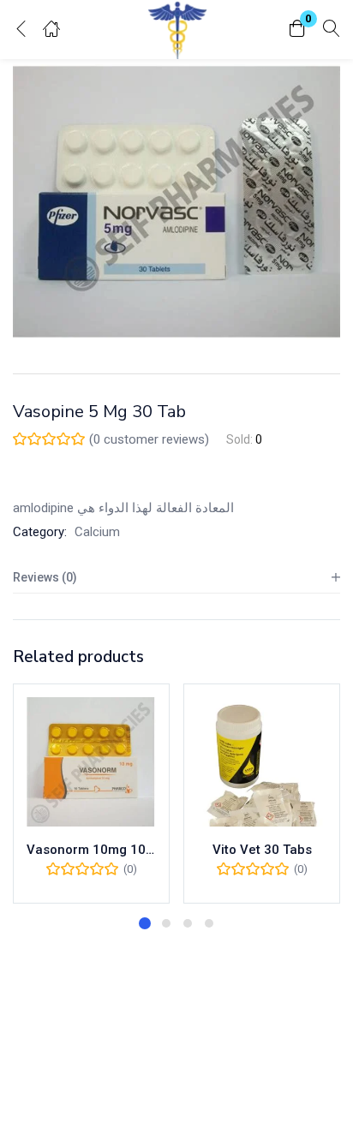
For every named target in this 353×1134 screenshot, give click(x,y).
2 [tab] (166, 923)
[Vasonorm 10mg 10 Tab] (91, 762)
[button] (297, 29)
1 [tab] (145, 923)
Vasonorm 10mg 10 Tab (91, 849)
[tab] (176, 578)
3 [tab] (187, 923)
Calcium (97, 532)
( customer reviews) (149, 439)
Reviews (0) (45, 577)
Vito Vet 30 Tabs (262, 849)
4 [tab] (209, 923)
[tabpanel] (91, 793)
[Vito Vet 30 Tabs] (261, 762)
